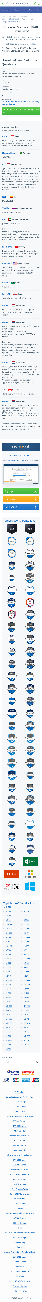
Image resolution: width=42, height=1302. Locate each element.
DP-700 (9, 924)
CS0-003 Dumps (19, 1242)
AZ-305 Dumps (19, 1165)
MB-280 (9, 1023)
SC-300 (26, 920)
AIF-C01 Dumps (19, 1179)
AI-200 (8, 997)
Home (4, 16)
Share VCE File (20, 1150)
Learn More (11, 499)
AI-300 (26, 967)
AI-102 (8, 984)
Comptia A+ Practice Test (19, 1135)
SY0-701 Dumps (19, 1102)
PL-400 (8, 967)
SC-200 (26, 928)
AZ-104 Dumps (19, 1106)
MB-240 (27, 1044)
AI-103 (26, 911)
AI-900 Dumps (20, 1140)
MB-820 (9, 1010)
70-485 (22, 16)
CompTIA (28, 10)
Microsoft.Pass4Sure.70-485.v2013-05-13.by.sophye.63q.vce (21, 102)
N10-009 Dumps (19, 1199)
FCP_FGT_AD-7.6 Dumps (19, 1281)
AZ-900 (8, 937)
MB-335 (27, 1036)
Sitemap (19, 1247)
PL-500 (8, 1036)
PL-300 (26, 924)
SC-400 (8, 1044)
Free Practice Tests (20, 1189)
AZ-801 (8, 971)
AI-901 (8, 941)
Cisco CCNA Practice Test (19, 1174)
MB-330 (9, 1006)
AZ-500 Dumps (19, 1262)
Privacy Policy (21, 1291)
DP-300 (27, 980)
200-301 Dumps (19, 1121)
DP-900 (27, 1006)
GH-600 (9, 1027)
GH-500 (9, 1032)
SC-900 (26, 971)
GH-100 (27, 1027)
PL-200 (26, 993)
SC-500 (26, 946)
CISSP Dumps (19, 1276)
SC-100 (26, 941)
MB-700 (27, 1032)
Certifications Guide (19, 1169)
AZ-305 (8, 916)
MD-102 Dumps (19, 1237)
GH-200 (9, 1014)
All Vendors (20, 1092)
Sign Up (9, 491)
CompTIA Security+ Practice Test (19, 1097)
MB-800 (9, 1001)
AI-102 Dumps (20, 1184)
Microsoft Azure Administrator (19, 1155)
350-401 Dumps (19, 1223)
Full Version (11, 506)
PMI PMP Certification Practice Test (20, 1232)
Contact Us (19, 1266)
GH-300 (9, 933)
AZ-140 (8, 976)
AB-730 (26, 954)
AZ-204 (26, 976)
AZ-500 (8, 950)
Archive (19, 1208)
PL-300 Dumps (19, 1203)
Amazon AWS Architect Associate (19, 1213)
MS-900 (9, 1040)
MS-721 (27, 1019)
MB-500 (27, 1014)
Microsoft (5, 10)
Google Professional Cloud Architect (19, 1252)
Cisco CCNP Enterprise (19, 1194)
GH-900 (9, 1019)
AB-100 (26, 916)
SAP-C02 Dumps (19, 1160)
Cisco (17, 10)
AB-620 (8, 959)
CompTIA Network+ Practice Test (20, 1116)
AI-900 (8, 963)
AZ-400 (26, 963)
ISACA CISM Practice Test (19, 1271)
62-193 (8, 1049)
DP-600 (27, 937)
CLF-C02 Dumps (19, 1257)
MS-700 (9, 980)
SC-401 (26, 933)
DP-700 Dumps (19, 1145)
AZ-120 (26, 1040)
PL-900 (8, 993)
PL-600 (26, 1010)
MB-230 (27, 997)
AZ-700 (8, 954)
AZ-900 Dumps (19, 1218)
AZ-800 (26, 989)
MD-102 (9, 928)
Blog (20, 1228)
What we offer (20, 1131)
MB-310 (27, 1001)
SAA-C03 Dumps (20, 1126)
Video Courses (20, 1111)
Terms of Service (20, 1286)
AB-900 (8, 920)
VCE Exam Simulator (15, 460)
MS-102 (9, 946)
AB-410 (8, 989)
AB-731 (26, 950)
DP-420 (27, 1023)
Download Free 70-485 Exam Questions (21, 111)
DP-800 (27, 959)
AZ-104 (8, 911)
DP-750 (27, 984)
